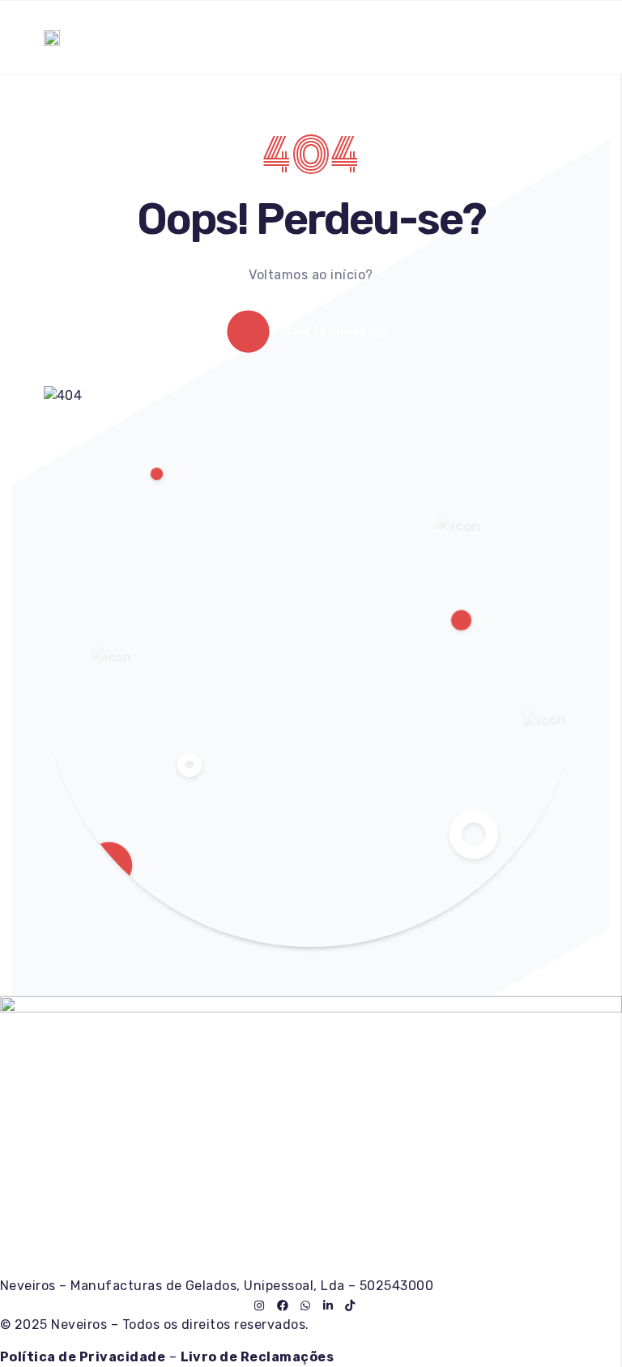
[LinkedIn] (328, 1306)
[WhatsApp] (305, 1306)
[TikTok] (350, 1306)
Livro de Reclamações (257, 1357)
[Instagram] (259, 1306)
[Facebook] (282, 1306)
